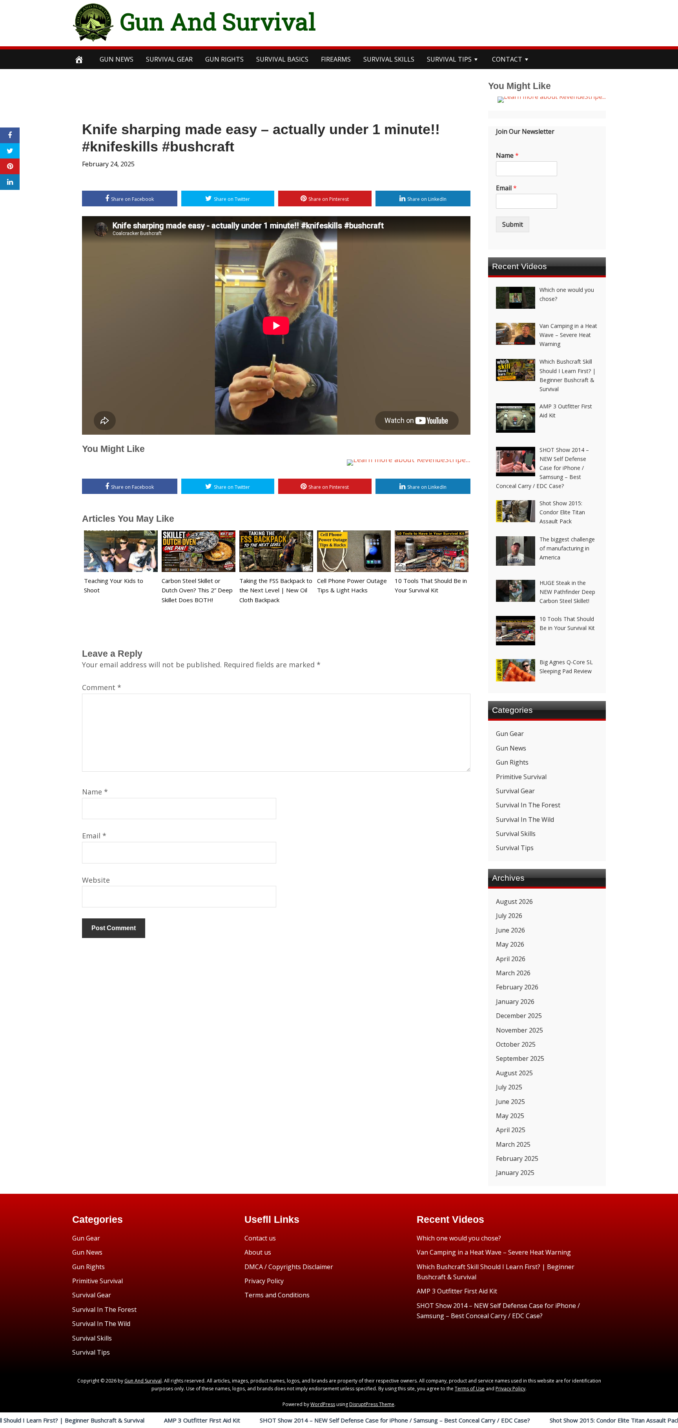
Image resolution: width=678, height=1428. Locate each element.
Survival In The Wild (525, 819)
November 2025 (519, 1030)
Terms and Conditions (277, 1295)
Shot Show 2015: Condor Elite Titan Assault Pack (561, 1420)
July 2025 (509, 1087)
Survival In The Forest (528, 805)
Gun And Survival (218, 21)
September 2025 (520, 1058)
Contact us (260, 1238)
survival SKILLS (388, 59)
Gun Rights (224, 59)
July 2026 (509, 915)
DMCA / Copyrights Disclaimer (288, 1266)
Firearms (336, 59)
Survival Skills (516, 833)
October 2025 (516, 1044)
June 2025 (510, 1101)
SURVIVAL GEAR (169, 59)
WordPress (322, 1404)
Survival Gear (515, 791)
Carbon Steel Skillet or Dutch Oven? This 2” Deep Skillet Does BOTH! (197, 590)
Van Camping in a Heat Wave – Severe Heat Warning (494, 1252)
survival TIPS (449, 59)
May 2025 (510, 1115)
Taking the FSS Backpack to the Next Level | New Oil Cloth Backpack (275, 590)
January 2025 (515, 1172)
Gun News (116, 59)
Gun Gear (510, 733)
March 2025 (513, 1144)
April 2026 (510, 958)
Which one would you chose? (459, 1238)
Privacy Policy (264, 1281)
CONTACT (507, 59)
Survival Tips (515, 847)
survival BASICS (282, 59)
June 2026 (510, 930)
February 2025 (517, 1158)
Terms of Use (470, 1388)
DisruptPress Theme (371, 1404)
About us (257, 1252)
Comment (101, 687)
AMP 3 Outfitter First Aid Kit (149, 1420)
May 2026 (510, 944)
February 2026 (517, 987)
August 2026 (514, 901)
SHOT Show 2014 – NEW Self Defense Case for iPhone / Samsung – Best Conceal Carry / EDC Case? (341, 1420)
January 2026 (515, 1001)
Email (94, 835)
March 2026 (513, 973)
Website (96, 880)
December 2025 (519, 1015)
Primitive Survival (521, 776)
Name (95, 791)
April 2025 (510, 1130)
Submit (512, 224)
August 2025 (514, 1073)
